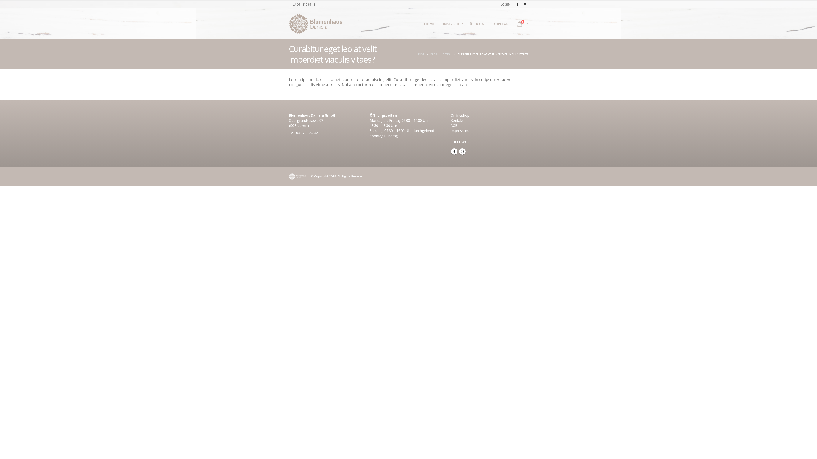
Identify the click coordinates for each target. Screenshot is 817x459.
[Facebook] (518, 4)
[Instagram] (525, 4)
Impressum (460, 130)
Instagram (462, 151)
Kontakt (501, 24)
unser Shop (452, 24)
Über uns (478, 24)
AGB (454, 125)
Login (505, 4)
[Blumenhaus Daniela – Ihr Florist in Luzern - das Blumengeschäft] (315, 24)
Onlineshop (460, 115)
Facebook (454, 151)
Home (429, 24)
